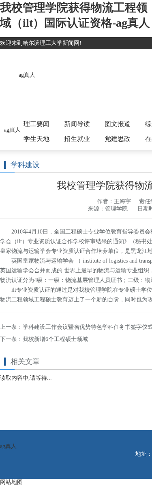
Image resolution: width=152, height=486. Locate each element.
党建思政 (118, 138)
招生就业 (77, 138)
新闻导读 (77, 123)
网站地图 (11, 482)
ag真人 (27, 75)
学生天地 (36, 138)
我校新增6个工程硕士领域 (55, 339)
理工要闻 (36, 123)
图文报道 (118, 123)
